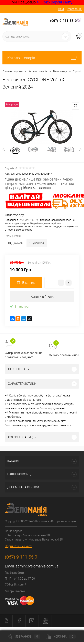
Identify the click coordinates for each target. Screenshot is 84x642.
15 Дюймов (36, 243)
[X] (29, 318)
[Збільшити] (42, 127)
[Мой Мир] (23, 318)
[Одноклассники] (17, 318)
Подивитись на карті (18, 546)
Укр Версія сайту (58, 2)
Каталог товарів (21, 58)
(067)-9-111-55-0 (63, 20)
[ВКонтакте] (12, 318)
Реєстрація (74, 9)
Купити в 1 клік (42, 296)
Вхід (61, 9)
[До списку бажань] (75, 106)
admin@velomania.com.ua (37, 566)
